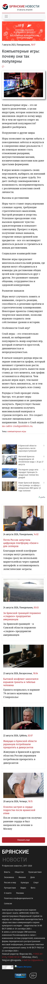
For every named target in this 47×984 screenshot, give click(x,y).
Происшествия (35, 872)
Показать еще (23, 840)
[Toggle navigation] (6, 16)
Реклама (20, 893)
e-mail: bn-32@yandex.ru (32, 960)
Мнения (22, 877)
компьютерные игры (16, 431)
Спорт (36, 882)
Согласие (8, 903)
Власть (7, 872)
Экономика (9, 877)
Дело (32, 877)
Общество (19, 872)
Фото (33, 888)
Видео (23, 888)
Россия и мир (10, 882)
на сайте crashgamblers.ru (17, 426)
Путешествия (10, 888)
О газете (7, 893)
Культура (25, 882)
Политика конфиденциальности (18, 898)
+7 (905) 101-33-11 (14, 957)
